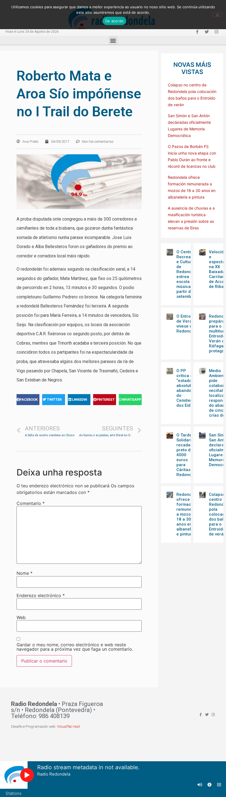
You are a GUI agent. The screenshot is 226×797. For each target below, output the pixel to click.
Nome (25, 573)
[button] (113, 40)
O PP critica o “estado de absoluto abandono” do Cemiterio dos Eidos (187, 388)
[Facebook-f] (197, 32)
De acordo (114, 21)
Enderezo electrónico (41, 595)
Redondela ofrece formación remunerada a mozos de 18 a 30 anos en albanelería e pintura (188, 514)
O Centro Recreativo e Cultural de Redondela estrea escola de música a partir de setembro (187, 274)
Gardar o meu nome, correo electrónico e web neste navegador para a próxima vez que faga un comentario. (75, 646)
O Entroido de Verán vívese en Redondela (187, 324)
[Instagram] (216, 32)
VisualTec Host (68, 726)
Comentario (31, 503)
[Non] (217, 14)
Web (21, 617)
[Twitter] (207, 32)
